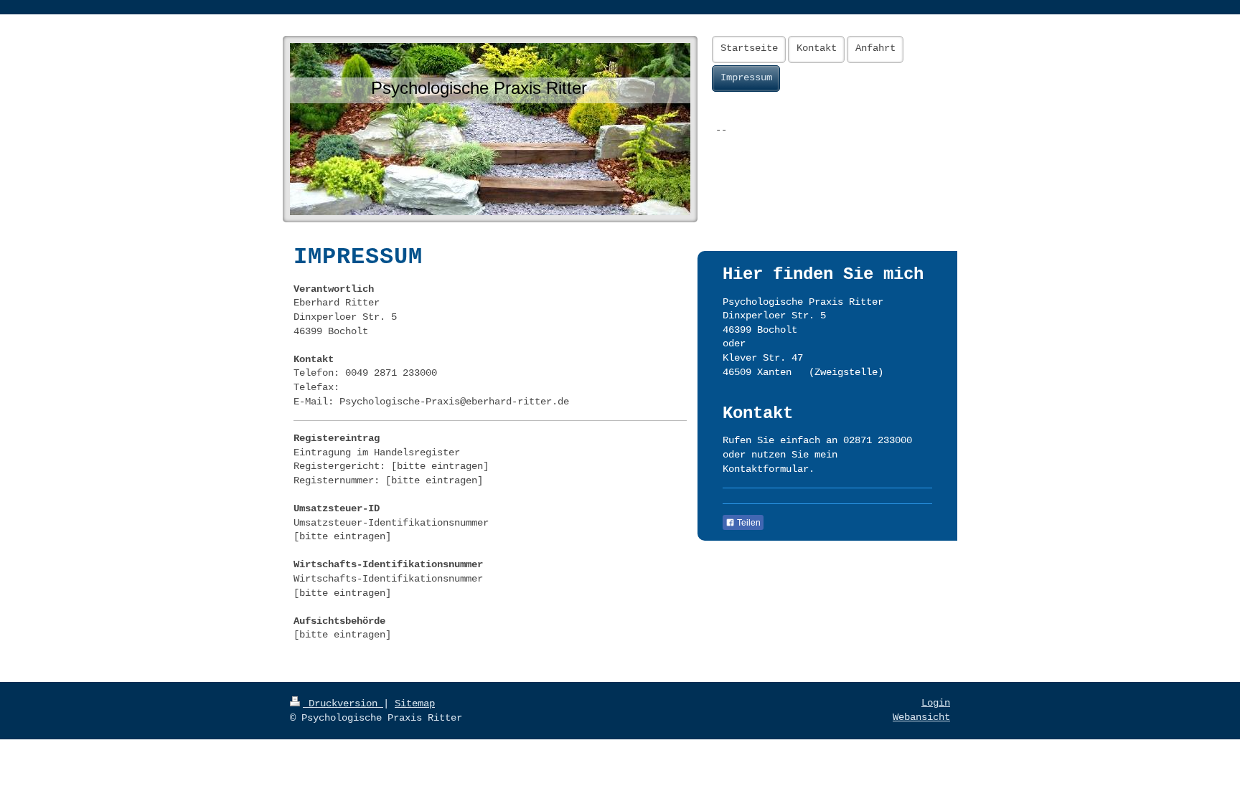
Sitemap (415, 703)
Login (935, 702)
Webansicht (921, 717)
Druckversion (343, 703)
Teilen (748, 523)
